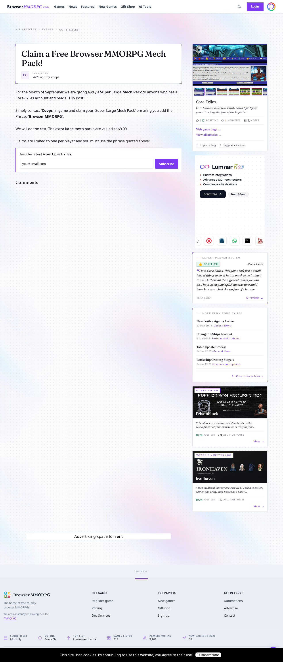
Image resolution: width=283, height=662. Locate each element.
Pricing (97, 608)
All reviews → (254, 297)
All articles (25, 29)
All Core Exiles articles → (247, 376)
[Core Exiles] (230, 65)
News (73, 6)
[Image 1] (199, 92)
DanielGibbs (255, 264)
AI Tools (145, 6)
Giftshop (164, 608)
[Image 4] (233, 92)
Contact (229, 615)
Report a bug (208, 145)
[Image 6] (256, 92)
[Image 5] (245, 92)
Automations (233, 601)
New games (166, 601)
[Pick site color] (271, 6)
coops (55, 77)
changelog (10, 618)
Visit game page (206, 129)
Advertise (231, 608)
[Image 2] (210, 92)
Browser (28, 6)
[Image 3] (222, 92)
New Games (108, 6)
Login (255, 6)
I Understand (208, 654)
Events (48, 29)
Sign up (163, 615)
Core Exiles (206, 101)
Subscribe (166, 164)
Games (59, 6)
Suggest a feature (234, 145)
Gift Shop (128, 6)
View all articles (207, 134)
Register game (102, 601)
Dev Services (101, 615)
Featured (88, 6)
